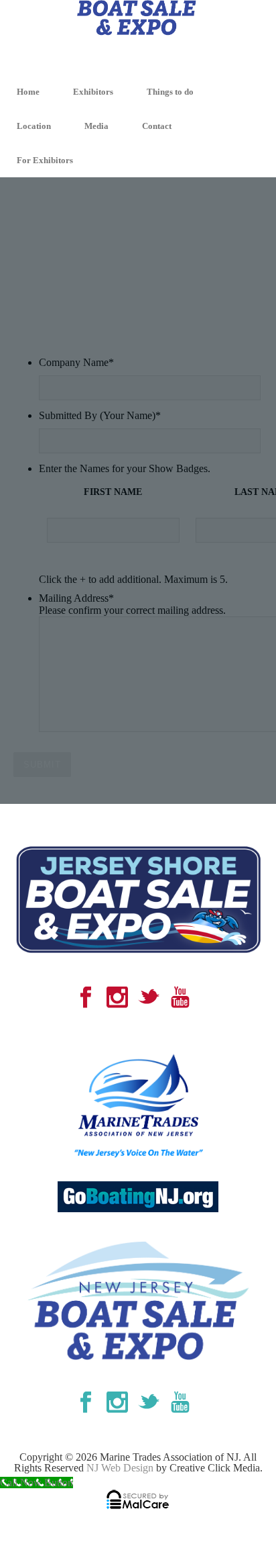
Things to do (170, 92)
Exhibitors (93, 92)
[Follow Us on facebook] (85, 998)
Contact (156, 126)
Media (96, 126)
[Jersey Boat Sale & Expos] (138, 36)
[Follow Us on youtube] (180, 998)
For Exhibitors (45, 160)
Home (28, 92)
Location (34, 126)
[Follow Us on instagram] (117, 998)
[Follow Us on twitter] (148, 998)
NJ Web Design (119, 1467)
